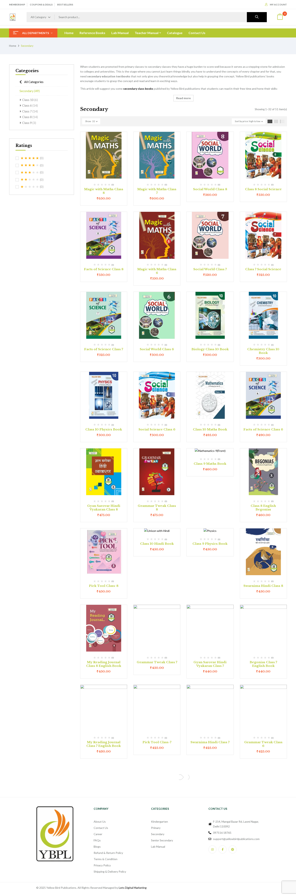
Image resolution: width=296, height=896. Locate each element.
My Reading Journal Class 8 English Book (103, 664)
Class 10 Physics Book (103, 429)
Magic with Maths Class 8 (103, 191)
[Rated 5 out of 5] (30, 158)
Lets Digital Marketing (133, 887)
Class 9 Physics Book (210, 544)
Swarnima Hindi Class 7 (210, 742)
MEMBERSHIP (17, 4)
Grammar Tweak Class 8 (157, 507)
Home (12, 45)
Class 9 (29, 123)
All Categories (33, 82)
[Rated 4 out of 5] (30, 165)
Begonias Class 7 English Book (263, 664)
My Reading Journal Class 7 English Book (103, 744)
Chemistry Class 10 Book (263, 351)
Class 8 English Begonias (263, 507)
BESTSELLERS (65, 4)
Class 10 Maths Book (210, 429)
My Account (278, 4)
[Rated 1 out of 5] (30, 186)
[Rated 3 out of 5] (30, 172)
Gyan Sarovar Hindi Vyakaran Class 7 (210, 664)
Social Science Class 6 (157, 429)
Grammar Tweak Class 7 (157, 662)
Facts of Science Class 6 (263, 429)
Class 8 (30, 117)
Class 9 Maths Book (210, 464)
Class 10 (30, 100)
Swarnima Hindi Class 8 (263, 586)
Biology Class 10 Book (210, 349)
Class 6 (30, 105)
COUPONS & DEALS (41, 4)
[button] (280, 17)
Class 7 (30, 111)
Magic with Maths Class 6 (156, 271)
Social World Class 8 (210, 189)
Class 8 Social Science (263, 189)
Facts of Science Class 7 (103, 349)
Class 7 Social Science (263, 269)
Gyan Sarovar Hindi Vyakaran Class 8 (103, 507)
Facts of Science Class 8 (103, 269)
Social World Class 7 (210, 269)
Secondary (30, 91)
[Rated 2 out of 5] (30, 179)
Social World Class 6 (157, 349)
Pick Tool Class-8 (103, 586)
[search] (257, 17)
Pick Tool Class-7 (157, 742)
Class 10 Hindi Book (157, 544)
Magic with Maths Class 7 (156, 191)
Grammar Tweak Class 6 (263, 744)
